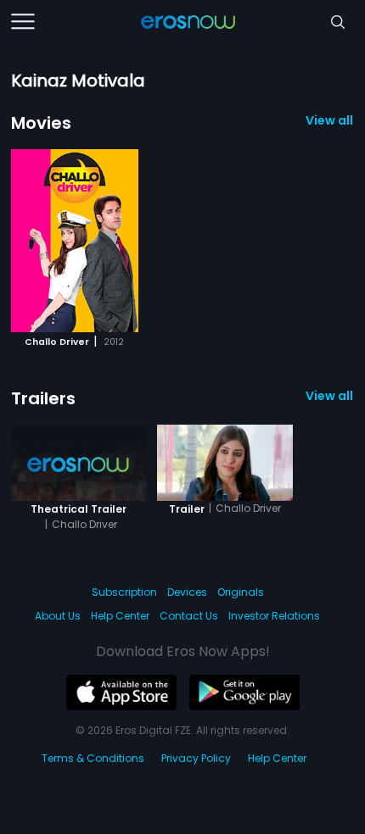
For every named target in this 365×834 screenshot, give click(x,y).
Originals (240, 592)
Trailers (43, 398)
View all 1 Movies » (330, 120)
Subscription (124, 592)
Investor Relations (274, 616)
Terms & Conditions (93, 758)
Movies (41, 123)
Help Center (120, 616)
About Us (58, 616)
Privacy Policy (196, 758)
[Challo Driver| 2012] (74, 240)
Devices (187, 592)
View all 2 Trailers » (330, 395)
